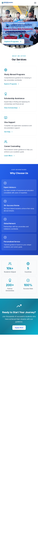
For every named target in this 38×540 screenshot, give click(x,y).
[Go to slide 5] (21, 47)
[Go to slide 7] (25, 47)
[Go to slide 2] (14, 47)
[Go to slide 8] (27, 47)
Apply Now (19, 328)
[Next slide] (34, 25)
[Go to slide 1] (11, 47)
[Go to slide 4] (19, 47)
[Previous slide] (4, 25)
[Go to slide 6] (23, 47)
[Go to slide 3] (17, 47)
